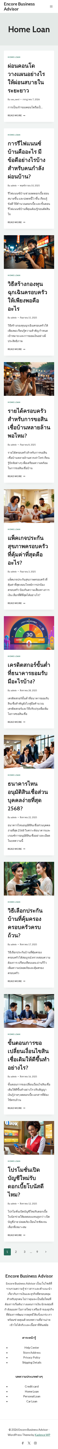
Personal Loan (31, 1396)
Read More (16, 115)
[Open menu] (51, 6)
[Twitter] (29, 1443)
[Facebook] (22, 1443)
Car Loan (31, 1401)
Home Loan (14, 57)
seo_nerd (15, 99)
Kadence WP (42, 1435)
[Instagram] (35, 1443)
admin (14, 185)
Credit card (32, 1386)
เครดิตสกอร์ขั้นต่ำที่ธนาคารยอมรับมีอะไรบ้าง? (29, 673)
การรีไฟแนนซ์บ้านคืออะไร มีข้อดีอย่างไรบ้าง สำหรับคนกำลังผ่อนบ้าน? (26, 160)
